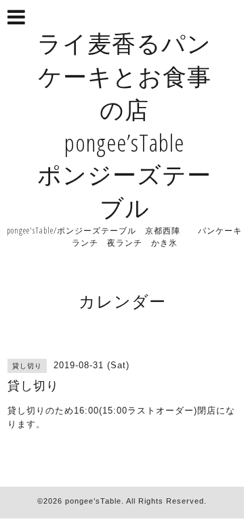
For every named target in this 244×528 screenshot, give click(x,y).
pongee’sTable (93, 501)
